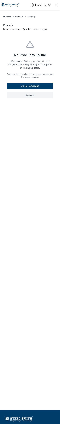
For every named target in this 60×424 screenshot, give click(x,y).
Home (8, 16)
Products (19, 16)
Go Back (30, 95)
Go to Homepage (30, 86)
